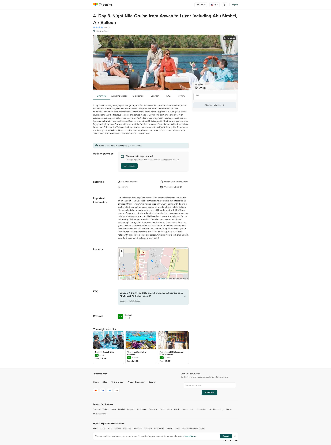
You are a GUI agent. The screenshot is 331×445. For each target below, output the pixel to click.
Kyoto (169, 409)
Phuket (169, 428)
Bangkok (130, 409)
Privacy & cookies (135, 382)
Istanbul (121, 409)
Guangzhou (201, 409)
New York (127, 428)
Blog (105, 382)
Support (152, 382)
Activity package (119, 96)
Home (96, 382)
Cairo (177, 428)
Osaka (113, 409)
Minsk (176, 409)
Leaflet (162, 278)
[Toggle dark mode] (224, 4)
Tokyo (105, 409)
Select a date (129, 166)
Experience (138, 96)
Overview (101, 96)
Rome (228, 409)
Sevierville (153, 409)
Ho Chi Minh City (216, 409)
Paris (192, 409)
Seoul (162, 409)
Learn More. (190, 436)
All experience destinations (193, 428)
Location (155, 96)
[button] (152, 261)
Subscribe (209, 392)
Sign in (235, 5)
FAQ (168, 96)
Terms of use (117, 382)
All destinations (99, 414)
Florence (148, 428)
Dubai (103, 428)
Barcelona (138, 428)
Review (181, 96)
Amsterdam (159, 428)
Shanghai (97, 409)
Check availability (213, 105)
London (185, 409)
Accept (226, 436)
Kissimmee (141, 409)
